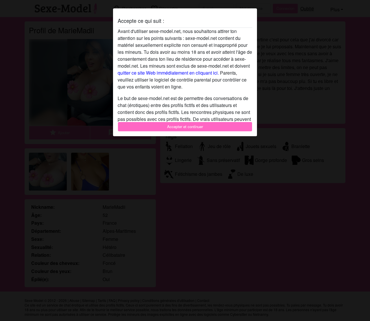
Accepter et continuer (185, 126)
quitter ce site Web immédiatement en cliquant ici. (168, 72)
